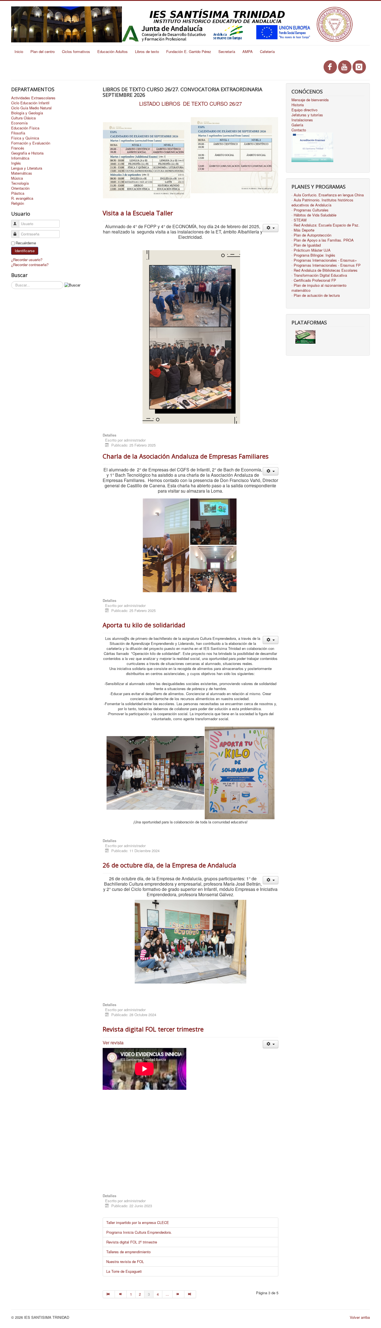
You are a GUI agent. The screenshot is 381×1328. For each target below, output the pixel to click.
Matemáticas (21, 173)
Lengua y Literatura (26, 168)
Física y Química (25, 138)
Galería (297, 124)
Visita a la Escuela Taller (138, 213)
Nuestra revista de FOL (125, 1261)
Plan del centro (42, 51)
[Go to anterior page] (121, 1294)
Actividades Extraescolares (33, 97)
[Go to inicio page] (109, 1294)
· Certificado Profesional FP (313, 280)
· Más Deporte (302, 230)
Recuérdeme (26, 242)
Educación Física (25, 128)
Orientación (20, 188)
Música (17, 178)
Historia (297, 104)
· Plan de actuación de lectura (315, 295)
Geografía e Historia (27, 153)
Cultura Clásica (23, 117)
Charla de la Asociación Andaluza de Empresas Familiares (186, 456)
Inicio (19, 51)
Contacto (298, 129)
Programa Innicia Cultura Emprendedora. (139, 1232)
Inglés (16, 163)
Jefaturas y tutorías (307, 114)
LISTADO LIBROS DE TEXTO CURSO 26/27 (190, 103)
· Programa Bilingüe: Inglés (313, 255)
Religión (17, 203)
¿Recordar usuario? (26, 259)
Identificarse (25, 250)
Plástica (17, 193)
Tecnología (20, 183)
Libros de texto (147, 51)
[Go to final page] (190, 1294)
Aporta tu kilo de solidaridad (144, 625)
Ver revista (113, 1042)
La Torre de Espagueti (124, 1271)
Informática (20, 158)
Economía (19, 123)
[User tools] (270, 228)
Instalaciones (302, 119)
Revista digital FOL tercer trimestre (153, 1029)
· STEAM (299, 220)
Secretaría (226, 51)
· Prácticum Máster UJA (311, 250)
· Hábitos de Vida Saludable (313, 215)
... (167, 1294)
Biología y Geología (27, 112)
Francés (17, 148)
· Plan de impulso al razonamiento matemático (318, 288)
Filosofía (18, 133)
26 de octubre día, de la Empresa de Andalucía (169, 865)
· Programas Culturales (310, 210)
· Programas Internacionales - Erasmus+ (324, 260)
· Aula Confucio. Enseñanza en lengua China (327, 194)
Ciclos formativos (76, 51)
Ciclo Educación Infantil (30, 102)
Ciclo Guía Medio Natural (31, 107)
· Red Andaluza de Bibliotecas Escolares (324, 270)
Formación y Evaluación (30, 143)
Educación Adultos (112, 51)
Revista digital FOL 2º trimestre (131, 1242)
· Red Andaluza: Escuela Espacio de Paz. (325, 225)
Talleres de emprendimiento (128, 1251)
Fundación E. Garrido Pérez (188, 51)
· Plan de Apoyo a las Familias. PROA (322, 240)
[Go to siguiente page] (178, 1294)
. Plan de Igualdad (306, 245)
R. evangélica (22, 198)
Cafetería (267, 51)
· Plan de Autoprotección (311, 235)
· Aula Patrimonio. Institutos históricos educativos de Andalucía (322, 202)
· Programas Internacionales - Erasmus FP (326, 265)
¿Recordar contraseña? (30, 264)
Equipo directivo (304, 109)
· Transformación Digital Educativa (319, 275)
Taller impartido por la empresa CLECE (137, 1222)
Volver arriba (360, 1317)
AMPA (247, 51)
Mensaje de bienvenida (310, 99)
